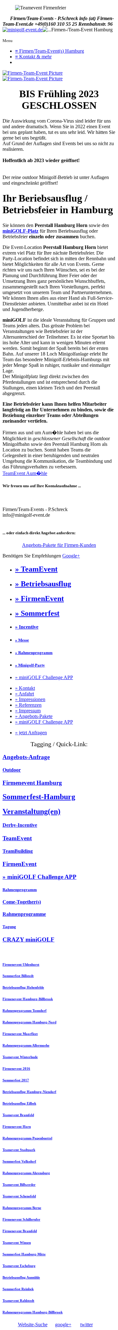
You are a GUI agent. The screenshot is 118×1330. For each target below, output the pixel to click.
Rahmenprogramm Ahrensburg (26, 1173)
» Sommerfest (37, 613)
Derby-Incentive (20, 825)
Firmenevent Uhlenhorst (21, 964)
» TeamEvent (36, 569)
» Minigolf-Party (30, 665)
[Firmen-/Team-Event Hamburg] (22, 30)
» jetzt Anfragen (31, 732)
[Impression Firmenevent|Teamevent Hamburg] (33, 73)
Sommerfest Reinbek (18, 1289)
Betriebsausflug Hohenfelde (23, 987)
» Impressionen (30, 699)
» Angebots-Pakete (34, 716)
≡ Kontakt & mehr (33, 56)
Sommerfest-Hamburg (39, 797)
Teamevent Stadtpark (19, 1150)
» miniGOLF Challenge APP (44, 677)
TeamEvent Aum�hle (25, 473)
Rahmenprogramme (24, 914)
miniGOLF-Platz (20, 231)
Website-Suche (33, 1324)
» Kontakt (25, 688)
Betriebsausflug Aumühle (21, 1277)
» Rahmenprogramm (34, 652)
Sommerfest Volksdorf (19, 1161)
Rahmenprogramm (20, 889)
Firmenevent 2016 (16, 1068)
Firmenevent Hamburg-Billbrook (28, 999)
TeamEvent (17, 838)
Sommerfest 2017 (16, 1080)
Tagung (9, 926)
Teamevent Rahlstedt (18, 1300)
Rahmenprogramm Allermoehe (26, 1045)
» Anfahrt (24, 693)
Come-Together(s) (22, 902)
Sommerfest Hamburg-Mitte (24, 1254)
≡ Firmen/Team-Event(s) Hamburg (49, 51)
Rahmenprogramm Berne (22, 1208)
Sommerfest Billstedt (18, 976)
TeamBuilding (18, 851)
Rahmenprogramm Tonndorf (25, 1010)
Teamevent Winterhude (20, 1057)
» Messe (22, 640)
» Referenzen (28, 705)
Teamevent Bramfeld (18, 1115)
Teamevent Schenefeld (19, 1196)
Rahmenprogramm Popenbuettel (27, 1138)
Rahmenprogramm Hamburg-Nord (29, 1022)
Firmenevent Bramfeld (20, 1231)
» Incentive (26, 627)
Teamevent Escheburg (19, 1266)
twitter (86, 1324)
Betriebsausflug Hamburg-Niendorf (29, 1092)
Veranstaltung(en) (31, 811)
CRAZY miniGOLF (28, 939)
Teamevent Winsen (17, 1242)
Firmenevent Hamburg (32, 782)
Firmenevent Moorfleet (20, 1034)
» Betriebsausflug (43, 584)
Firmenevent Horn (17, 1126)
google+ (63, 1324)
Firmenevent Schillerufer (21, 1219)
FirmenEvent (20, 864)
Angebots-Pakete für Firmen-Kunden (59, 545)
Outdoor (12, 770)
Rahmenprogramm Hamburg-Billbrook (33, 1312)
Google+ (71, 555)
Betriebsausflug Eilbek (19, 1103)
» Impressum (28, 710)
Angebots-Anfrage (26, 757)
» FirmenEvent (39, 598)
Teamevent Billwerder (19, 1184)
